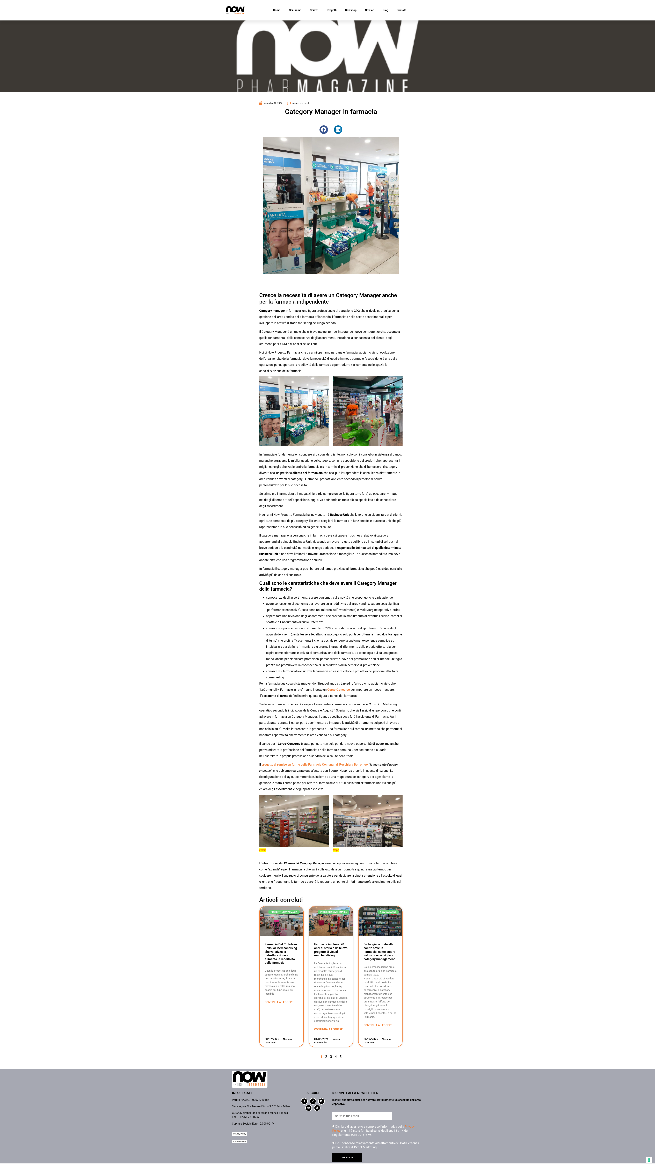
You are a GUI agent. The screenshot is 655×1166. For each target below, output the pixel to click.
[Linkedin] (321, 1101)
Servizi (314, 10)
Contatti (401, 10)
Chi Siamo (295, 10)
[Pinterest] (308, 1108)
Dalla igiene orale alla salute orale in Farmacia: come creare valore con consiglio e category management (379, 951)
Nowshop (350, 10)
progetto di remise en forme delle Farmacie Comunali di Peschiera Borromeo (314, 764)
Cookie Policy (239, 1141)
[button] (323, 129)
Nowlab (369, 10)
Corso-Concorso (338, 689)
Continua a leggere (279, 1002)
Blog (385, 10)
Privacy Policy (239, 1134)
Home (276, 10)
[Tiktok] (317, 1108)
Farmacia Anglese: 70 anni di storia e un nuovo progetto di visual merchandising (330, 949)
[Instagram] (313, 1101)
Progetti (332, 10)
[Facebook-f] (304, 1101)
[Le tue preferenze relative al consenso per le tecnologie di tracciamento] (649, 1160)
